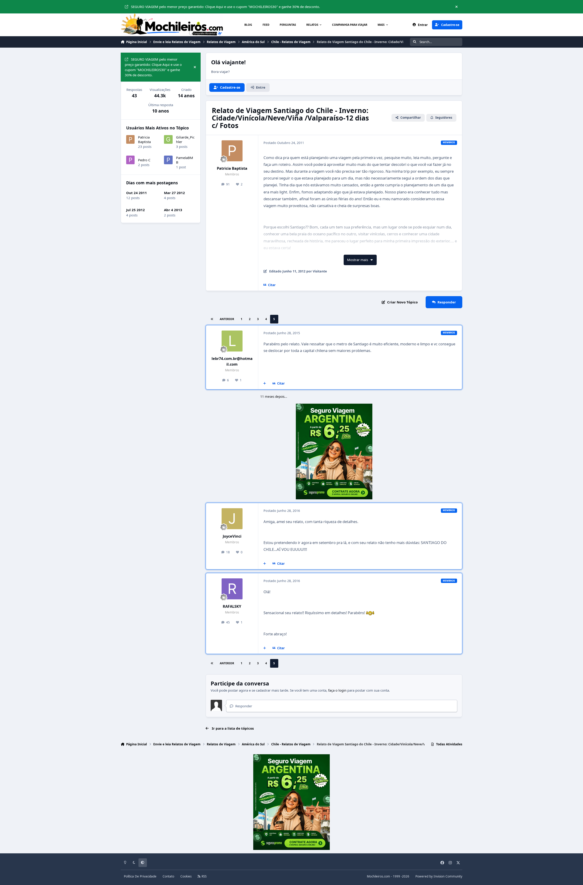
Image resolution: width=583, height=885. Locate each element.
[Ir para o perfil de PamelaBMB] (168, 160)
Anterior (227, 319)
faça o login (337, 690)
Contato (168, 876)
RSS (204, 876)
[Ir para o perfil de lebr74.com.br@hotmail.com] (232, 341)
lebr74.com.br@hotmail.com (232, 361)
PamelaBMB (184, 159)
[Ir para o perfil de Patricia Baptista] (232, 150)
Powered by (438, 876)
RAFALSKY (232, 606)
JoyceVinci (232, 536)
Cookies (186, 876)
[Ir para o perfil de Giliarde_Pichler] (168, 139)
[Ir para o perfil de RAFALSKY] (232, 588)
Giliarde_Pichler (185, 139)
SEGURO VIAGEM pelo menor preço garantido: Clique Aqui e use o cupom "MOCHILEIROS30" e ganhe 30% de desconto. (225, 6)
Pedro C (144, 160)
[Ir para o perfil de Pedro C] (130, 160)
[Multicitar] (264, 383)
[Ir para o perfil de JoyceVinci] (232, 518)
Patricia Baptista (232, 168)
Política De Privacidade (140, 876)
